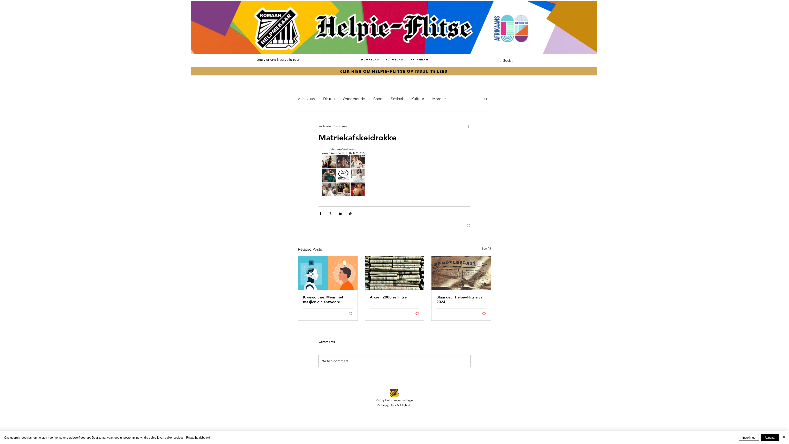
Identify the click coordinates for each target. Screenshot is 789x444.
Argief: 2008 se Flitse (388, 297)
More (436, 99)
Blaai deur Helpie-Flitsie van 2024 (460, 299)
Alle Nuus (306, 99)
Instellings (748, 437)
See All (486, 248)
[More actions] (468, 126)
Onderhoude (354, 99)
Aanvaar (770, 437)
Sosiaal (397, 99)
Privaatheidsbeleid (198, 437)
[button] (486, 99)
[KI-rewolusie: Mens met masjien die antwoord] (328, 273)
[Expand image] (343, 172)
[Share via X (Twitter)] (330, 213)
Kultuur (417, 99)
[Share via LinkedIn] (341, 213)
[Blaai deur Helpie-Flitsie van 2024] (461, 273)
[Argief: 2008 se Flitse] (394, 273)
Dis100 (329, 99)
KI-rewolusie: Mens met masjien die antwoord (323, 299)
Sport (378, 99)
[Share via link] (351, 213)
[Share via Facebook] (320, 213)
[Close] (784, 437)
